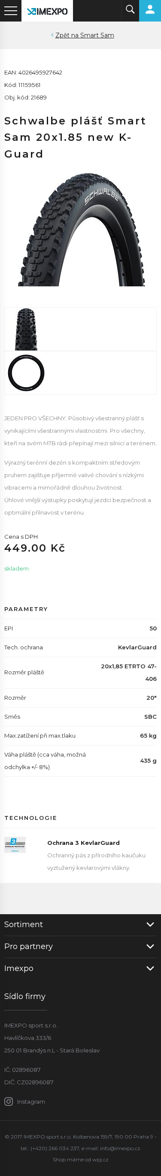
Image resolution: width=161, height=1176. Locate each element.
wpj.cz (100, 1159)
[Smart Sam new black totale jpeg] (80, 373)
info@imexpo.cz (120, 1148)
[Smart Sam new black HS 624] (80, 226)
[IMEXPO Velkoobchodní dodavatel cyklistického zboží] (47, 11)
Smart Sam (97, 35)
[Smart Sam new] (80, 329)
